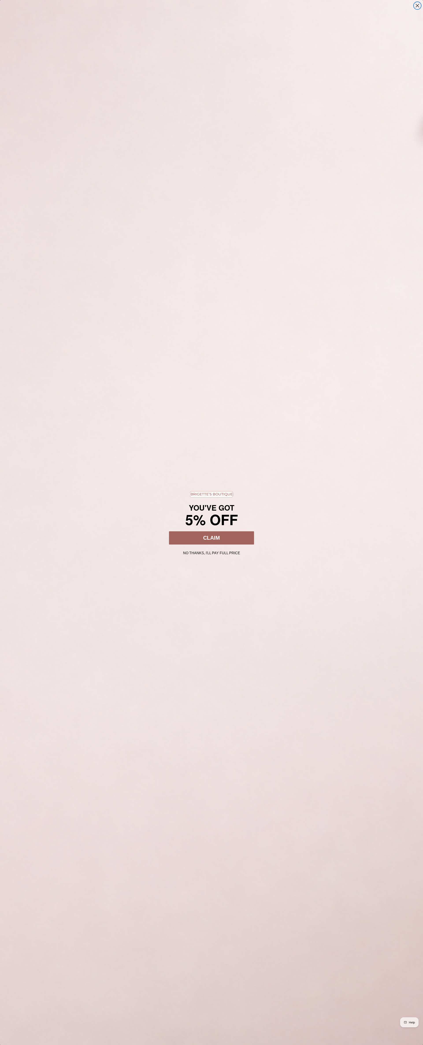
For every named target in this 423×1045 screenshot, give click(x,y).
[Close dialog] (417, 5)
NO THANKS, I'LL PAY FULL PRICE (211, 552)
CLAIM (211, 538)
